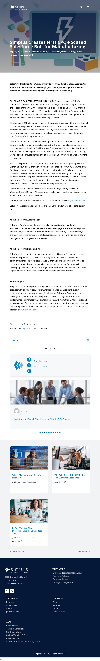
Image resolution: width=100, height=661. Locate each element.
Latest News (54, 51)
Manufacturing (68, 51)
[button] (93, 404)
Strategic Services (61, 579)
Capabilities (11, 605)
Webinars (57, 608)
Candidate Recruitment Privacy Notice (23, 641)
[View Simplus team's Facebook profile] (29, 359)
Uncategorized (31, 482)
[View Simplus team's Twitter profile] (29, 365)
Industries (10, 602)
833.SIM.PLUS (16, 583)
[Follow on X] (12, 591)
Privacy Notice (12, 638)
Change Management (63, 582)
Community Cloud (39, 51)
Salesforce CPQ (25, 55)
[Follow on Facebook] (7, 591)
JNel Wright (24, 411)
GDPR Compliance (14, 632)
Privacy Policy (12, 625)
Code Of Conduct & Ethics (17, 635)
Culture (9, 608)
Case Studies (59, 611)
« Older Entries (17, 551)
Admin (27, 51)
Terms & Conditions (15, 628)
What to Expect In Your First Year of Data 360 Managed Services (44, 419)
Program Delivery (61, 576)
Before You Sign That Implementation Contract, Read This (27, 531)
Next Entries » (83, 551)
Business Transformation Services (69, 573)
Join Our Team (13, 611)
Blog (55, 602)
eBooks (56, 605)
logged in (26, 328)
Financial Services (32, 538)
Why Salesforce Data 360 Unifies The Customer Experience (70, 476)
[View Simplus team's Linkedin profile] (29, 371)
